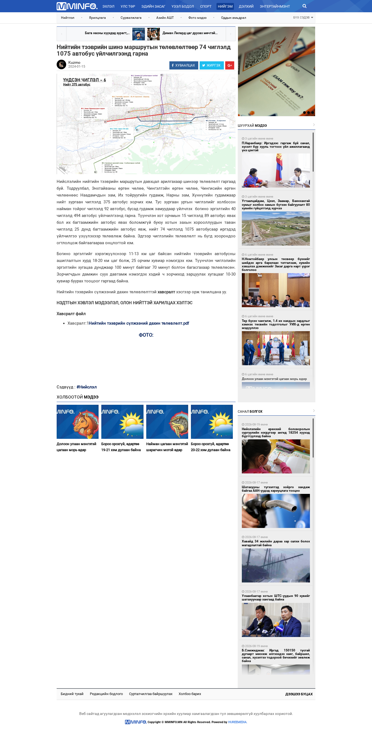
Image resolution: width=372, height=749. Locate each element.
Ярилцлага (97, 18)
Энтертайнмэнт (275, 6)
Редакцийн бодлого (106, 694)
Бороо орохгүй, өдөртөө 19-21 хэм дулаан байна (121, 447)
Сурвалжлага (131, 18)
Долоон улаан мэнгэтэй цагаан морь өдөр (76, 447)
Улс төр (128, 6)
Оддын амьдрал (233, 18)
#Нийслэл (87, 386)
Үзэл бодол (183, 6)
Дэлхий (246, 6)
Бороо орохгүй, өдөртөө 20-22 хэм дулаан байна (210, 447)
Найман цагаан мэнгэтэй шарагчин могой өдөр (167, 447)
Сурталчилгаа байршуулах (150, 694)
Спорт (206, 6)
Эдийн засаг (153, 6)
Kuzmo (74, 62)
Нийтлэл (67, 18)
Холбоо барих (190, 694)
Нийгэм (225, 6)
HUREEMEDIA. (237, 722)
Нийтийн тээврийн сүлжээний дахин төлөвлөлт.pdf (139, 323)
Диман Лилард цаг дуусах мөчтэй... (190, 33)
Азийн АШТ (165, 18)
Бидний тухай (72, 694)
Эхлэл (108, 6)
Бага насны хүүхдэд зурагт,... (107, 33)
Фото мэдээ (197, 18)
